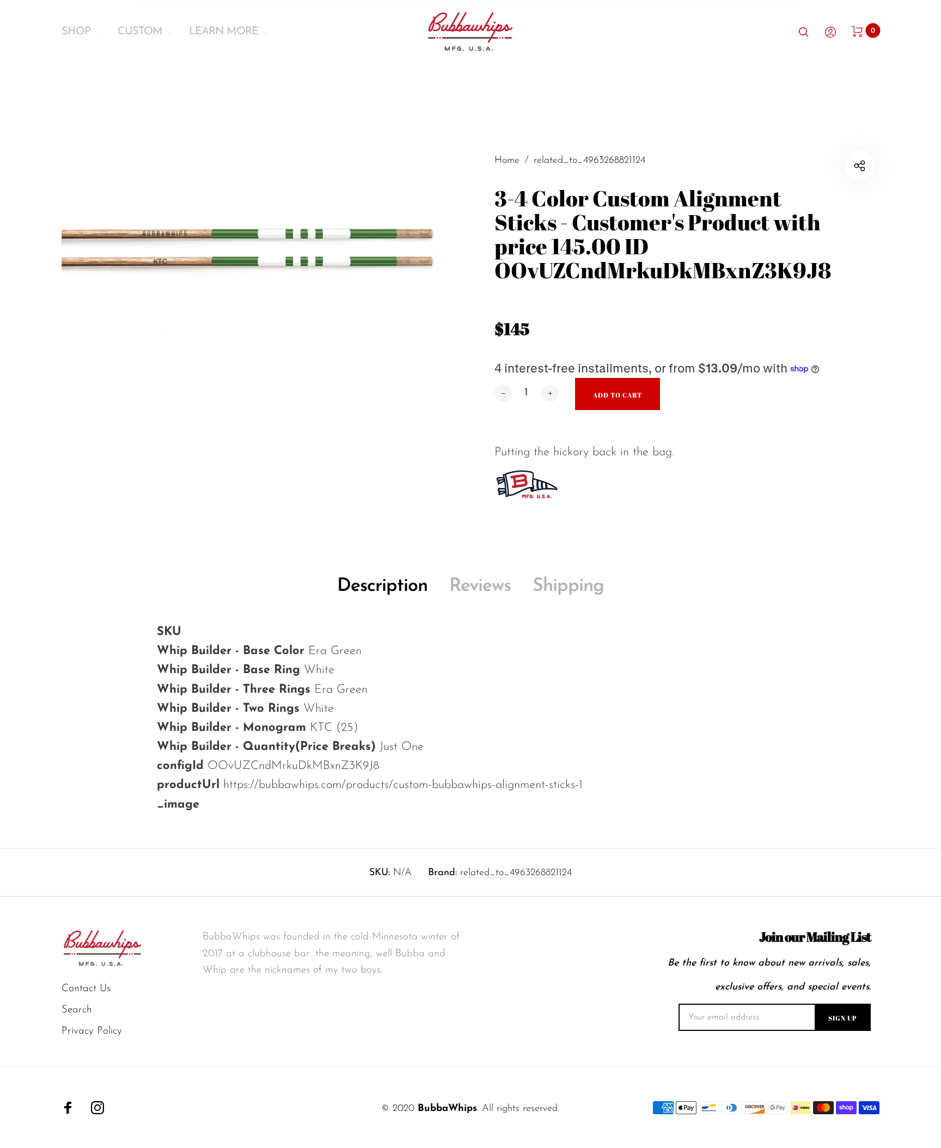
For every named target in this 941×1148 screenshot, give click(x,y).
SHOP (76, 31)
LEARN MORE (223, 31)
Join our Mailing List (815, 937)
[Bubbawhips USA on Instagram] (97, 1107)
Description (382, 586)
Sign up (842, 1017)
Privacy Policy (92, 1031)
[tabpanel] (266, 327)
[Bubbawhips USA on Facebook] (68, 1107)
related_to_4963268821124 (516, 873)
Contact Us (86, 989)
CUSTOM (140, 31)
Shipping (568, 586)
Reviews (480, 586)
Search (77, 1010)
